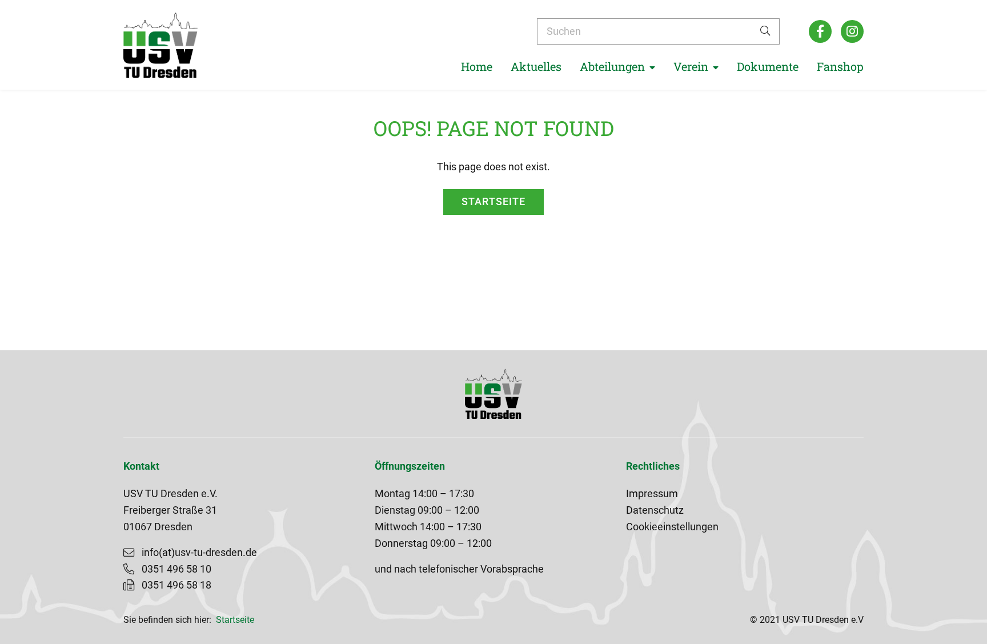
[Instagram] (852, 31)
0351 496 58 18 (176, 585)
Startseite (493, 201)
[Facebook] (820, 31)
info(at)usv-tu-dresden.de (199, 552)
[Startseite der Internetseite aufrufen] (160, 45)
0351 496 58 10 (176, 569)
